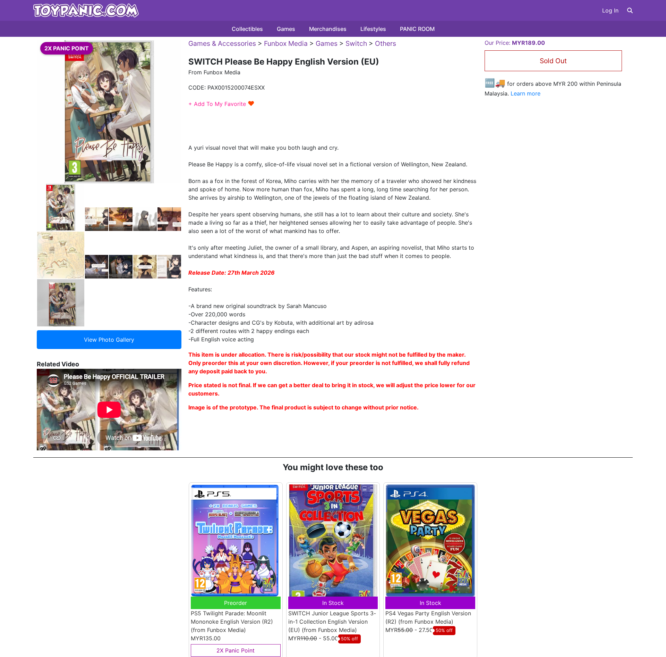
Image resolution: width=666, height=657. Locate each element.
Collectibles (247, 28)
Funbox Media (286, 43)
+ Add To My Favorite (221, 103)
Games (286, 28)
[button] (630, 10)
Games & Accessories (222, 43)
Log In (610, 10)
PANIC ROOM (417, 28)
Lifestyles (373, 28)
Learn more (525, 93)
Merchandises (328, 28)
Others (385, 43)
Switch (356, 43)
